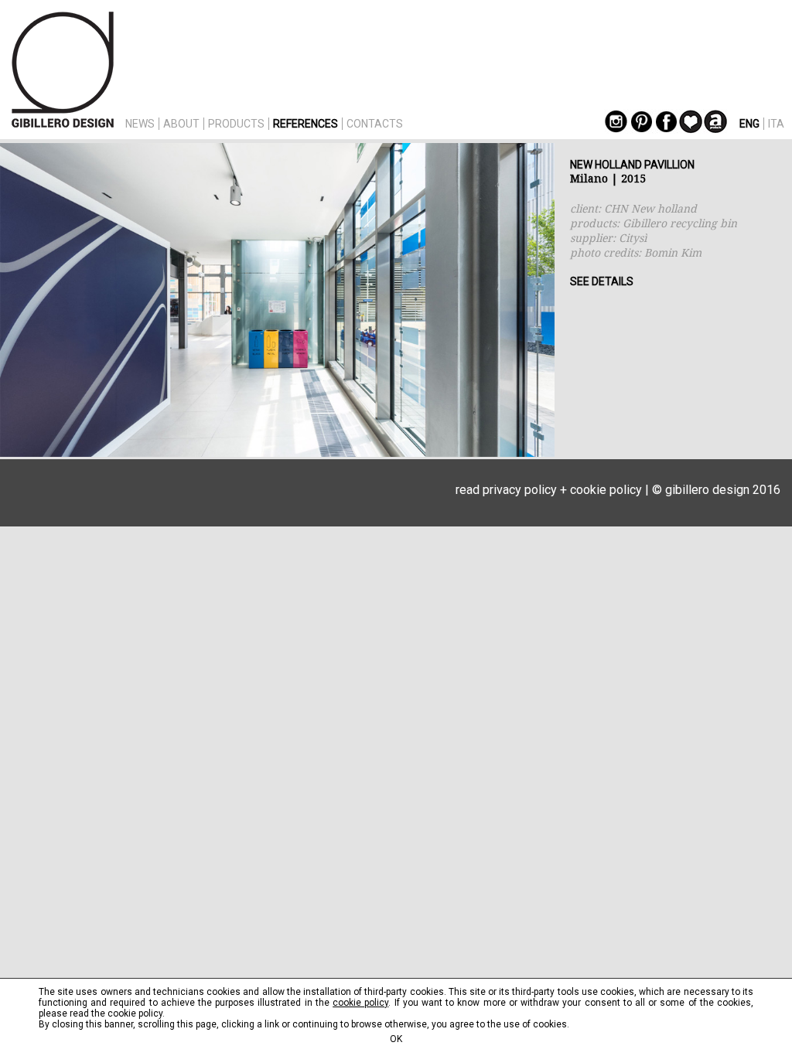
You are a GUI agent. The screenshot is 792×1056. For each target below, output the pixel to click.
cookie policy (606, 489)
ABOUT (181, 124)
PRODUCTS (236, 124)
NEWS (140, 124)
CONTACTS (374, 124)
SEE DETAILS (601, 281)
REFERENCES (305, 124)
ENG (749, 124)
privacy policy (520, 489)
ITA (776, 124)
